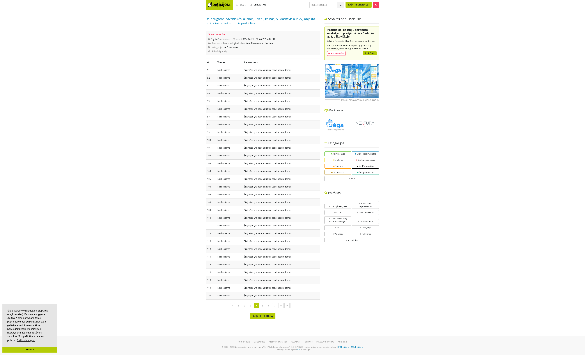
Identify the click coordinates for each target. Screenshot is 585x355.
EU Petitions (343, 347)
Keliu (339, 227)
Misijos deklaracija (278, 341)
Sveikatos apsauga (366, 160)
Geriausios (259, 4)
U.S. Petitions (357, 347)
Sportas (339, 166)
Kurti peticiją (244, 341)
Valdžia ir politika (366, 166)
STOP (338, 212)
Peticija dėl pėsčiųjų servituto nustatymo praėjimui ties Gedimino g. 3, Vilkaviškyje (351, 33)
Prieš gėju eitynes (339, 206)
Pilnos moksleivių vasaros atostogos (338, 220)
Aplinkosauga (339, 153)
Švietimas (232, 47)
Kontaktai (342, 341)
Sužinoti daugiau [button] (26, 340)
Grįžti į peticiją (263, 316)
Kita (353, 178)
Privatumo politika (325, 341)
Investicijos (353, 240)
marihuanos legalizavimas (365, 205)
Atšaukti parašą (219, 51)
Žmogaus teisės (366, 172)
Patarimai (295, 341)
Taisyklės (308, 341)
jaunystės (366, 227)
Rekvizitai (366, 233)
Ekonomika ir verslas (366, 153)
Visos (242, 4)
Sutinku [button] (30, 349)
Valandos (339, 233)
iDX (298, 349)
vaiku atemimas (366, 212)
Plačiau (369, 53)
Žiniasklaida (338, 172)
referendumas (366, 221)
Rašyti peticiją (357, 4)
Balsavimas (259, 341)
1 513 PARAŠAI (337, 53)
